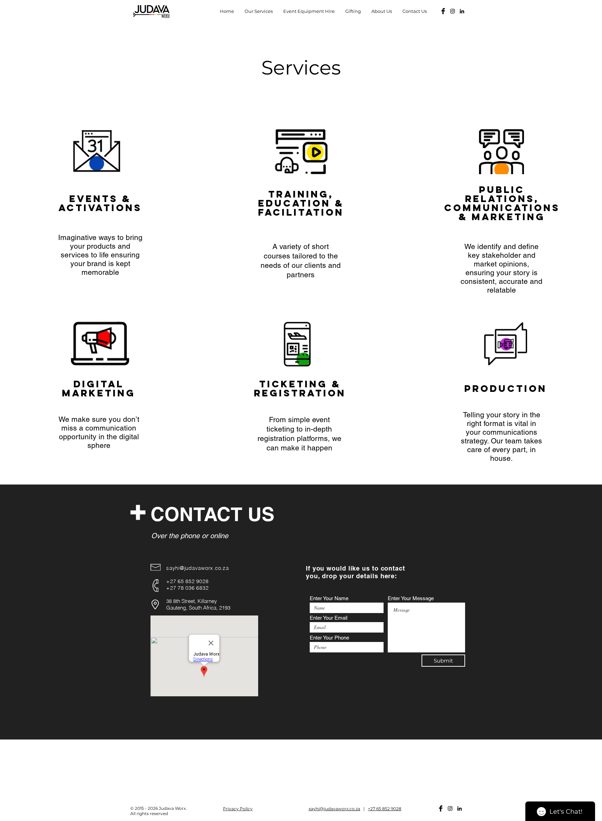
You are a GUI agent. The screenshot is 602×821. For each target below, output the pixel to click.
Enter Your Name (329, 598)
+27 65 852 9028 (384, 808)
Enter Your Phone (329, 637)
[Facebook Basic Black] (443, 11)
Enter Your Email (328, 617)
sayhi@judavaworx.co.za (197, 568)
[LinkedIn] (462, 11)
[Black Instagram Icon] (452, 11)
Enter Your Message (411, 598)
